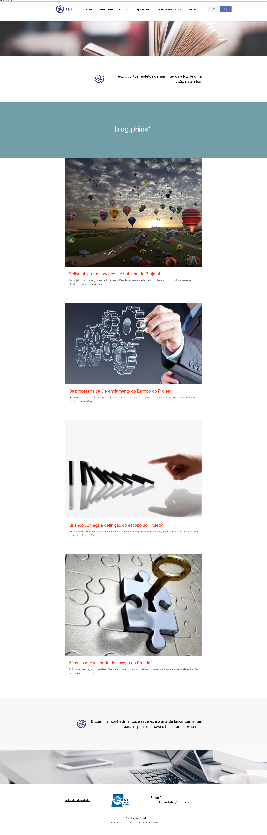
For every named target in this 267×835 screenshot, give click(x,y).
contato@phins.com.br (180, 802)
